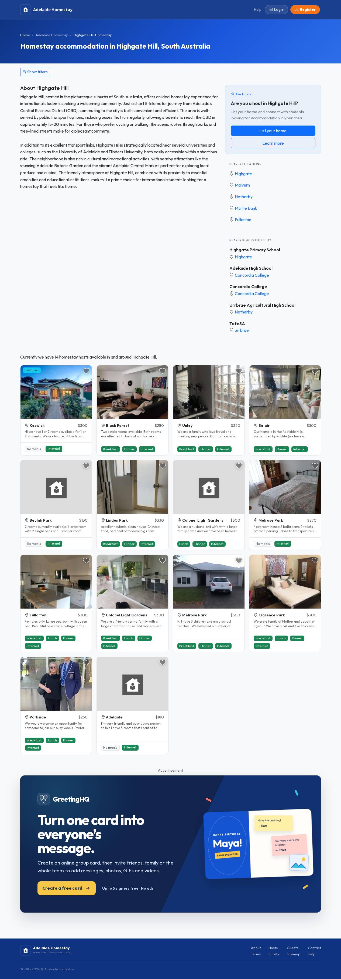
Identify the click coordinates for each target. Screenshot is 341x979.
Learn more (273, 143)
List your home (273, 130)
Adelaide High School (251, 268)
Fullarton (243, 219)
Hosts (273, 948)
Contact (314, 948)
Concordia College (252, 275)
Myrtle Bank (246, 208)
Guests (292, 948)
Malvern (242, 185)
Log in (279, 9)
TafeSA (237, 323)
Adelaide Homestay (52, 35)
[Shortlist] (86, 371)
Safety (273, 954)
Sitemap (293, 954)
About (256, 948)
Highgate (243, 173)
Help (311, 954)
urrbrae (242, 330)
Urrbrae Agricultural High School (262, 305)
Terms (256, 954)
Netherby (244, 196)
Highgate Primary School (254, 249)
